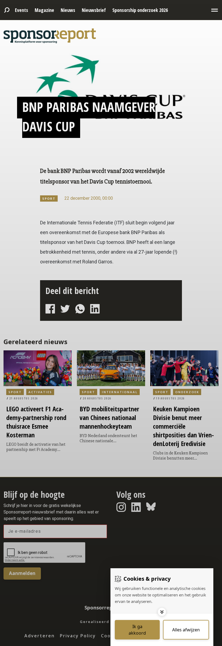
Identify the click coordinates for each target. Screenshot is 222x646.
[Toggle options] (162, 612)
